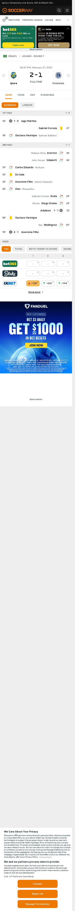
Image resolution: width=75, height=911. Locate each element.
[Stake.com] (9, 275)
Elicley (36, 204)
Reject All (37, 893)
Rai (40, 226)
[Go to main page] (20, 10)
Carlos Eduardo (24, 168)
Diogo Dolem (49, 204)
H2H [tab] (32, 96)
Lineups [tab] (27, 106)
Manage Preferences (37, 904)
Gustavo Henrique (26, 136)
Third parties (45, 857)
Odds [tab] (21, 96)
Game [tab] (8, 96)
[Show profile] (13, 77)
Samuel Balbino (48, 136)
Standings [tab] (47, 96)
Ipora (13, 84)
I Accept (37, 883)
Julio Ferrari (38, 161)
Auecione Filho (24, 183)
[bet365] (9, 265)
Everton (52, 154)
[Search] (59, 10)
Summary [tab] (10, 106)
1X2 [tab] (6, 250)
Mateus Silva (38, 154)
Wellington (50, 226)
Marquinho (28, 190)
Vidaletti (51, 161)
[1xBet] (9, 284)
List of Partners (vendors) (19, 876)
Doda (53, 197)
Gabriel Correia (40, 197)
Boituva (39, 168)
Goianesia (58, 84)
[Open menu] (67, 10)
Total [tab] (19, 250)
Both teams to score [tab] (43, 250)
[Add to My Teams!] (3, 77)
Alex (17, 190)
